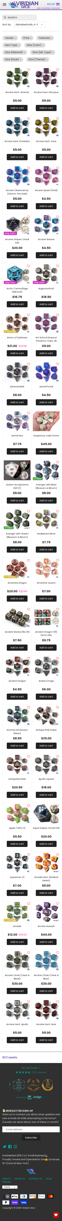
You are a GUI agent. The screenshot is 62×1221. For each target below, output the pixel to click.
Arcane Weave (46, 239)
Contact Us (35, 1178)
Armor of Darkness (17, 337)
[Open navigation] (4, 4)
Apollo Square (46, 778)
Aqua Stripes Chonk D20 (46, 827)
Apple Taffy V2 (17, 827)
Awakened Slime (46, 533)
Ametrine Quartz (46, 582)
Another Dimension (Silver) (17, 731)
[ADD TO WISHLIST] (29, 70)
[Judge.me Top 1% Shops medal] (45, 1085)
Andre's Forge (46, 680)
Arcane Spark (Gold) (46, 190)
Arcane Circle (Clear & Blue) (46, 977)
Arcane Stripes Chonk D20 (17, 241)
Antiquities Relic (17, 778)
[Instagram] (15, 1146)
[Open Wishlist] (56, 1215)
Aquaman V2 (17, 877)
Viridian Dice (28, 1207)
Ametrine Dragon (17, 582)
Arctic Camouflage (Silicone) (17, 290)
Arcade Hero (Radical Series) (46, 879)
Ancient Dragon (17, 680)
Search (6, 1178)
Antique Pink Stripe (46, 729)
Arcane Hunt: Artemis (17, 92)
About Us (19, 1178)
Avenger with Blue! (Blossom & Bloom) (46, 486)
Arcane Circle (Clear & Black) (17, 977)
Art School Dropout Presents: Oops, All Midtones (46, 339)
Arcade (17, 926)
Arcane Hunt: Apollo (17, 1024)
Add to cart (17, 108)
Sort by (6, 24)
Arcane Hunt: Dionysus (46, 92)
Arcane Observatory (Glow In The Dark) (17, 192)
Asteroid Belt (17, 386)
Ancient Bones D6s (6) (17, 631)
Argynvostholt (46, 288)
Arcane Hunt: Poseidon (17, 141)
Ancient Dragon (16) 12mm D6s (46, 633)
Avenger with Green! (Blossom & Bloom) (17, 535)
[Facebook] (10, 1146)
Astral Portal (46, 386)
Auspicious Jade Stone (46, 435)
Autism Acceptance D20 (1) (17, 486)
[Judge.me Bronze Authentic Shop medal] (31, 1085)
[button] (10, 38)
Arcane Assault (46, 926)
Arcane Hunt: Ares (46, 1024)
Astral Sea (17, 435)
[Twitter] (4, 1146)
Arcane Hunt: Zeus (46, 141)
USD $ (7, 1187)
